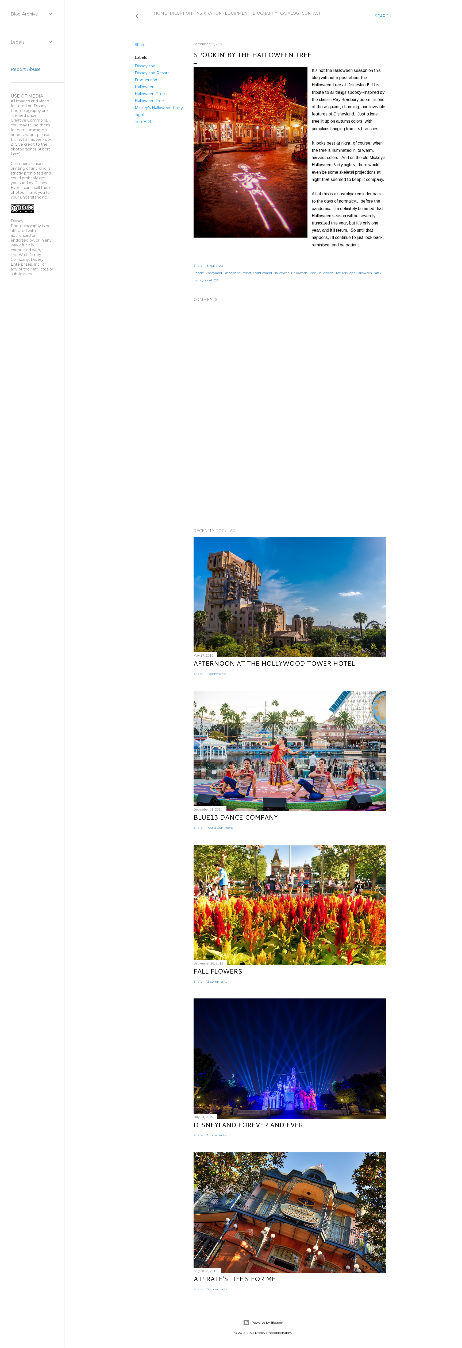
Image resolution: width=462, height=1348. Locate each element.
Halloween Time (150, 93)
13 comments (216, 981)
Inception (181, 13)
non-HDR (144, 121)
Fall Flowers (218, 971)
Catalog (289, 13)
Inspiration (208, 13)
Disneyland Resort (152, 73)
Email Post (214, 266)
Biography (265, 13)
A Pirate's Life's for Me (235, 1278)
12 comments (216, 1289)
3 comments (216, 1135)
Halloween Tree (149, 100)
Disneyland (145, 66)
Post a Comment (219, 828)
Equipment (237, 13)
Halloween (145, 86)
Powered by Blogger (267, 1322)
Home (160, 13)
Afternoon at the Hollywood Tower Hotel (274, 663)
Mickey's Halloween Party (159, 107)
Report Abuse (26, 69)
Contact (311, 13)
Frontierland (146, 80)
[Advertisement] (290, 477)
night (140, 114)
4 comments (216, 674)
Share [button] (140, 44)
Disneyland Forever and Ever (248, 1124)
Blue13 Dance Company (236, 817)
